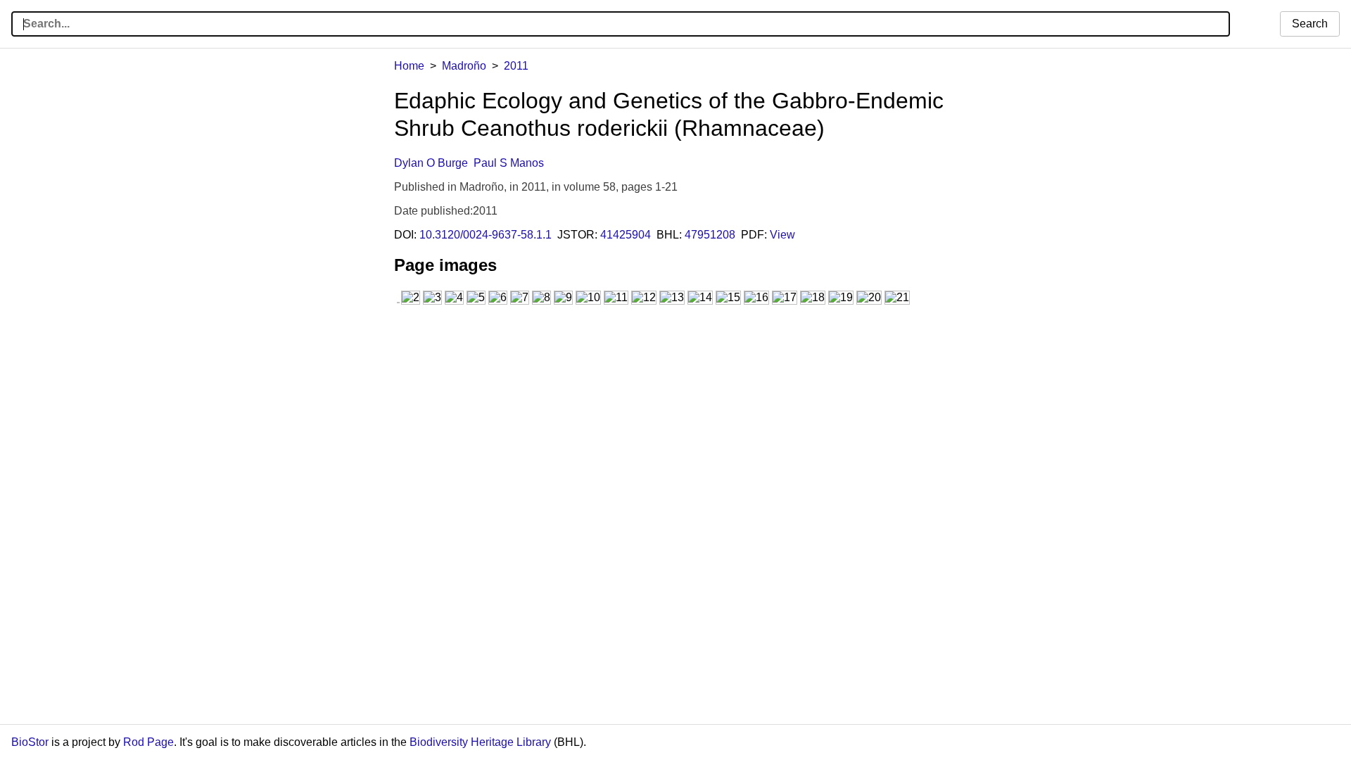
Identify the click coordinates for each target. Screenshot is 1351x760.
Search (1310, 24)
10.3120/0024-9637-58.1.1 (485, 235)
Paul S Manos (509, 163)
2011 (516, 66)
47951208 (710, 235)
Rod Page (148, 742)
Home (409, 66)
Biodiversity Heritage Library (480, 742)
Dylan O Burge (431, 163)
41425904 (625, 235)
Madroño (464, 66)
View (782, 235)
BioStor (30, 742)
